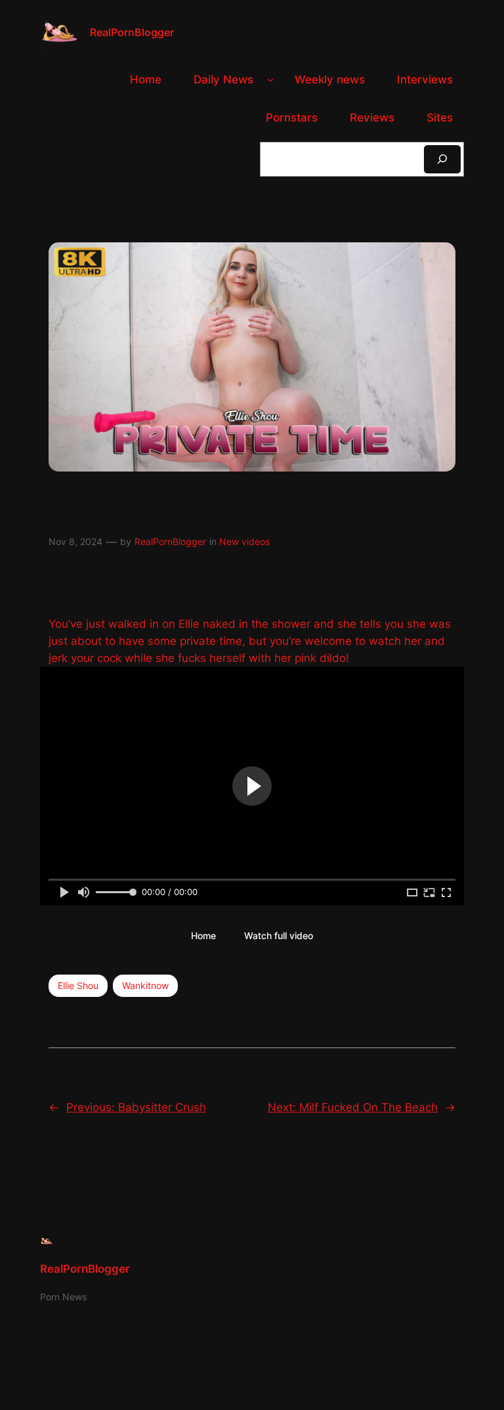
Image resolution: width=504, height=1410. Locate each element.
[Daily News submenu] (270, 79)
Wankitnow (145, 985)
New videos (244, 541)
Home (203, 935)
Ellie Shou (78, 985)
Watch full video (278, 935)
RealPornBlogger (132, 32)
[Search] (442, 159)
